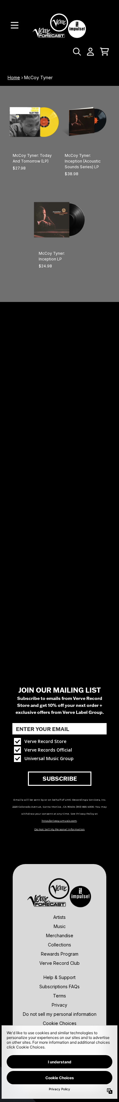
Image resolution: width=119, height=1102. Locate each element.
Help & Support (59, 977)
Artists (59, 917)
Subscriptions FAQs (59, 986)
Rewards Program (59, 954)
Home (14, 77)
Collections (59, 944)
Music (60, 926)
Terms (59, 995)
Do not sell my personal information (59, 1014)
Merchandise (59, 935)
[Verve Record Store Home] (59, 25)
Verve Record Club (59, 963)
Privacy (59, 1005)
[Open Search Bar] (76, 51)
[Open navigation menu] (15, 25)
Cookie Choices (59, 1023)
